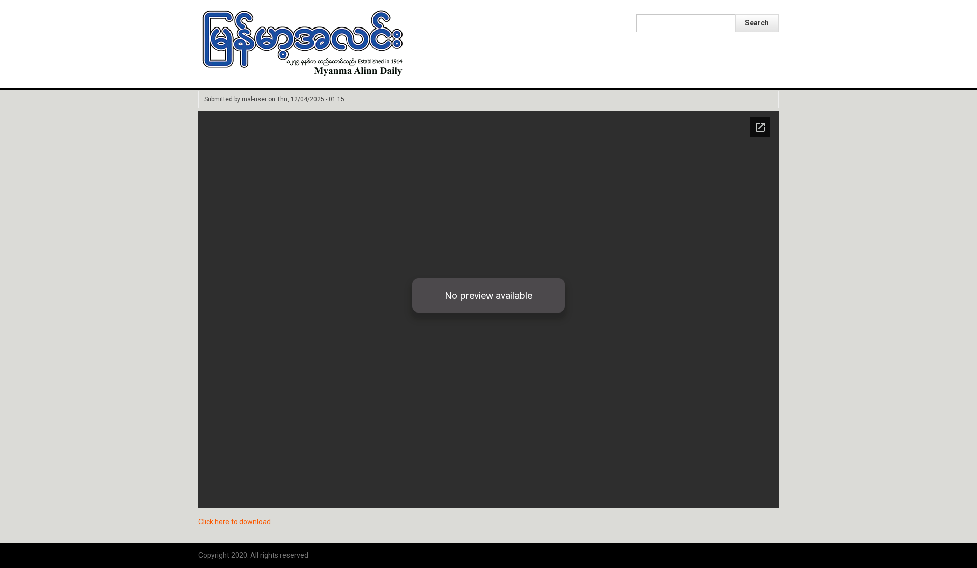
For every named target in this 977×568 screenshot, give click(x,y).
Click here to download (234, 522)
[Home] (302, 43)
